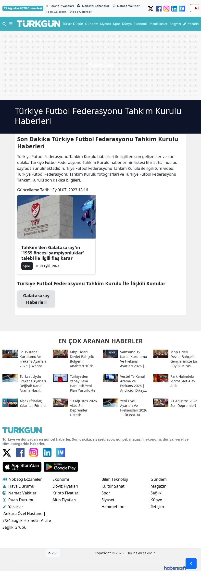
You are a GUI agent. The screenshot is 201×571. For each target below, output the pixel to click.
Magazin (158, 486)
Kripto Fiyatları (65, 493)
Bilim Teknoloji (114, 479)
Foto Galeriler (56, 11)
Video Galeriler (81, 11)
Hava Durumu (21, 486)
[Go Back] (191, 563)
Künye (156, 499)
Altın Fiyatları (64, 499)
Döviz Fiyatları (65, 486)
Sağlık (156, 493)
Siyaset (107, 499)
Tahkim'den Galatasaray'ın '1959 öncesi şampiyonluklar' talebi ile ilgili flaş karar (52, 253)
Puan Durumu (21, 499)
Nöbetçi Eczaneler (95, 5)
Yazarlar (15, 506)
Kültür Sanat (113, 486)
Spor (105, 493)
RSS (54, 553)
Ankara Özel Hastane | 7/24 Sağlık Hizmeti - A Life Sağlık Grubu (26, 520)
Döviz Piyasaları (62, 5)
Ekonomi (60, 479)
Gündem (159, 479)
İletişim (157, 506)
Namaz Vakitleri (128, 5)
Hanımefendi (113, 506)
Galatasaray (36, 299)
